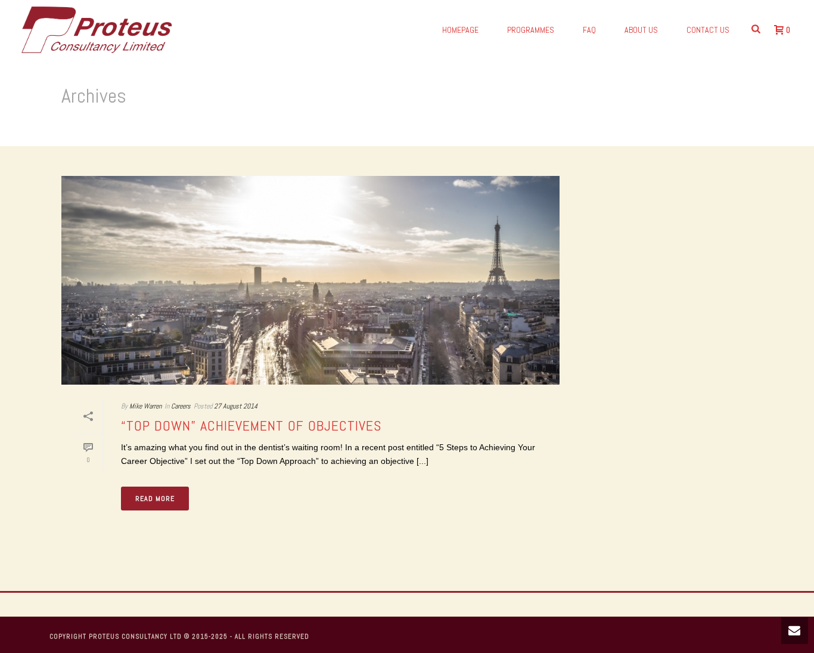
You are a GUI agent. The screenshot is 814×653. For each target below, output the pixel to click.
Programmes (530, 29)
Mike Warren (145, 406)
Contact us (707, 29)
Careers (181, 406)
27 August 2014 (235, 406)
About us (641, 29)
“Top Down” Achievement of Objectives (251, 425)
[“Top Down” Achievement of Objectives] (310, 280)
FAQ (589, 29)
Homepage (460, 29)
